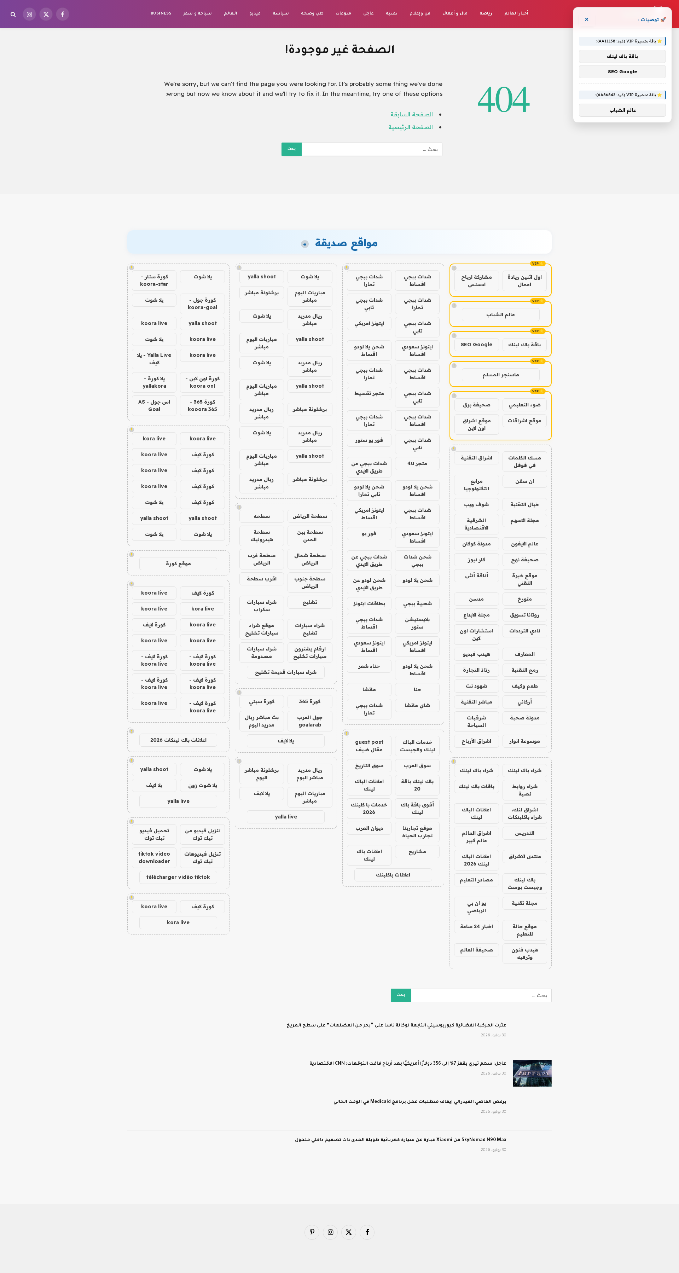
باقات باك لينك (476, 786)
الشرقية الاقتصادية (476, 524)
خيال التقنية (524, 504)
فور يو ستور (369, 440)
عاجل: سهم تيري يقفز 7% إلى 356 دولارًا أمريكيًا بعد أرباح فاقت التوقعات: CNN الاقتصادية (407, 1063)
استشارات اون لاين (476, 634)
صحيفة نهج (525, 559)
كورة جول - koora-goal (202, 304)
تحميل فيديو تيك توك (154, 834)
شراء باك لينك (524, 770)
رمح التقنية (524, 670)
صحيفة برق (477, 404)
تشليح (310, 602)
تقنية (391, 14)
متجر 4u (417, 463)
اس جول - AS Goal (154, 405)
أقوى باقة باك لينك (417, 808)
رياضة (486, 14)
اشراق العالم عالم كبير (476, 837)
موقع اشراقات (524, 420)
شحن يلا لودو (417, 580)
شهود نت (476, 686)
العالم (230, 14)
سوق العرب (417, 765)
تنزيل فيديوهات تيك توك (202, 857)
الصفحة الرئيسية (410, 127)
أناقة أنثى (476, 575)
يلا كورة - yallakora (154, 382)
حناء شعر (369, 666)
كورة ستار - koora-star (154, 280)
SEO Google (476, 344)
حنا (417, 689)
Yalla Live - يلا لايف (154, 359)
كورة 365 (309, 701)
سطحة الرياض (309, 516)
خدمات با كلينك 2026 (369, 808)
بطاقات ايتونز (369, 603)
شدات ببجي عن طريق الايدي (369, 467)
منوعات (343, 14)
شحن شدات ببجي (417, 560)
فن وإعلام (420, 14)
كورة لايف (202, 454)
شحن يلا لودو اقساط (369, 350)
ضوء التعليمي (525, 404)
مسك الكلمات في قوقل (524, 461)
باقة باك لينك (524, 344)
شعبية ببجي (417, 603)
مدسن (476, 599)
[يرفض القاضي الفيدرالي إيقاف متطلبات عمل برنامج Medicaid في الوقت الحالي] (532, 1111)
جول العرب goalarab (310, 721)
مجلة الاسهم (524, 520)
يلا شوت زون (202, 785)
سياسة (281, 14)
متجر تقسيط (369, 393)
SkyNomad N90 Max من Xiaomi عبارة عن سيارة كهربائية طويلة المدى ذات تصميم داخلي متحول (400, 1140)
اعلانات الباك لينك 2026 (476, 860)
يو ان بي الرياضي (476, 907)
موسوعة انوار (524, 741)
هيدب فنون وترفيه (524, 953)
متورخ (524, 599)
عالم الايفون (524, 543)
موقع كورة (178, 563)
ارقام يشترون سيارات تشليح (309, 652)
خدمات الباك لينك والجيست (417, 746)
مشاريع (417, 851)
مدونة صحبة (525, 717)
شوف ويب (476, 504)
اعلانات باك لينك (369, 855)
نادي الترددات (524, 630)
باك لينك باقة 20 (417, 785)
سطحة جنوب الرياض (309, 582)
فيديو (255, 14)
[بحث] (14, 14)
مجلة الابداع (476, 615)
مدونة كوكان (476, 543)
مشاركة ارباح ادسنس (476, 281)
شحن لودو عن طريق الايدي (369, 584)
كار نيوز (476, 559)
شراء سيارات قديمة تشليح (286, 672)
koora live (154, 323)
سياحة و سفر (197, 14)
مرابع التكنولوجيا (476, 485)
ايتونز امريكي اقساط (369, 514)
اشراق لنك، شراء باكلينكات (525, 813)
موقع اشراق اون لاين (477, 424)
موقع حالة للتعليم (524, 930)
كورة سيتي (261, 701)
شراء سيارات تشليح (310, 629)
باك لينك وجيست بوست (524, 883)
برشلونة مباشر (262, 292)
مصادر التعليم (476, 879)
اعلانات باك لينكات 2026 (178, 740)
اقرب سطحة (262, 578)
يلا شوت (310, 276)
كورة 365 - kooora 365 (202, 405)
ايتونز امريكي (369, 323)
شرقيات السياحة (476, 721)
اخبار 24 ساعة (476, 926)
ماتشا (369, 689)
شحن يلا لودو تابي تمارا (369, 490)
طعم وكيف (525, 686)
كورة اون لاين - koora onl (202, 382)
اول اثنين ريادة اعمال (524, 281)
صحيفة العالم (476, 950)
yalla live (286, 817)
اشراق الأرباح (476, 741)
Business (161, 14)
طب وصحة (312, 14)
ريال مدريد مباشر (310, 319)
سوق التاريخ (369, 765)
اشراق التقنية (476, 458)
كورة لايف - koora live (202, 660)
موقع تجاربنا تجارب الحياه (417, 832)
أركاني (524, 702)
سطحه (262, 516)
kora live (154, 438)
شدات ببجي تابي (369, 304)
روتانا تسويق (524, 615)
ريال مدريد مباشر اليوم (309, 774)
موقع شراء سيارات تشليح (261, 629)
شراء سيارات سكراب (262, 606)
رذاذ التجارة (476, 670)
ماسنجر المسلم (500, 374)
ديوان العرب (369, 828)
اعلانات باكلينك (393, 875)
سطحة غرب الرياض (261, 559)
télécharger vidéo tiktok (178, 877)
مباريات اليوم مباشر (310, 296)
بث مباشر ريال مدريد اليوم (262, 721)
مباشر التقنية (476, 702)
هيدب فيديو (476, 654)
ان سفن (524, 481)
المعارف (525, 654)
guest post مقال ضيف (369, 746)
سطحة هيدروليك (261, 536)
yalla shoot (262, 276)
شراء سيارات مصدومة (262, 652)
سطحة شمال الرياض (310, 559)
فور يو (369, 533)
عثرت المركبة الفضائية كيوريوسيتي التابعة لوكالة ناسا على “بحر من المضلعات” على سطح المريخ (396, 1025)
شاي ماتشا (417, 705)
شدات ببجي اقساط (417, 280)
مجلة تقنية (525, 903)
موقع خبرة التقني (525, 579)
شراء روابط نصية (525, 790)
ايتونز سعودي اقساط (417, 350)
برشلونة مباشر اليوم (262, 774)
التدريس (524, 833)
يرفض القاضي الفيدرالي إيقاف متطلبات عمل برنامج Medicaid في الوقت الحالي (419, 1102)
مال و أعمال (455, 14)
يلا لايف (286, 740)
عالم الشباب (500, 314)
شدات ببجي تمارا (369, 280)
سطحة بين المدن (310, 536)
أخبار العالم (516, 14)
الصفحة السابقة (411, 114)
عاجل (368, 14)
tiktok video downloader (154, 857)
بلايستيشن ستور (417, 623)
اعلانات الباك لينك (476, 813)
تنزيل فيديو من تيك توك (202, 834)
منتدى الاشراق (525, 856)
